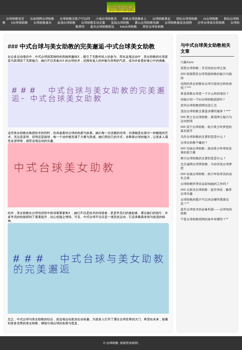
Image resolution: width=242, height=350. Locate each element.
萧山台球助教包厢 (147, 22)
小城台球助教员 (106, 18)
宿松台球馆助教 (186, 18)
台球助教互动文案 (93, 22)
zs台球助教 (210, 18)
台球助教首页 (15, 18)
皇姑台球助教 (120, 22)
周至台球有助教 (153, 26)
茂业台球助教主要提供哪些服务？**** (205, 111)
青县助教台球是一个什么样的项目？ (205, 93)
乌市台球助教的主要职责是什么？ (203, 136)
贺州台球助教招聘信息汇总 (199, 105)
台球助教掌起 (161, 18)
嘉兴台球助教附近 (102, 26)
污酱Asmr (187, 62)
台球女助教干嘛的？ (194, 142)
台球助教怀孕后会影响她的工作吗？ (205, 183)
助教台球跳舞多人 (135, 18)
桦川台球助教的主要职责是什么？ (203, 158)
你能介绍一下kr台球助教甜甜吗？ (203, 99)
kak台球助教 (128, 26)
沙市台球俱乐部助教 (211, 22)
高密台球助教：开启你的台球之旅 (203, 68)
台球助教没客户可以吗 (75, 18)
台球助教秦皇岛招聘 (178, 22)
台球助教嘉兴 (42, 22)
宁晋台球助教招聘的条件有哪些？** (204, 219)
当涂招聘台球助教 (42, 18)
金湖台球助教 (66, 22)
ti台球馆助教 (19, 22)
